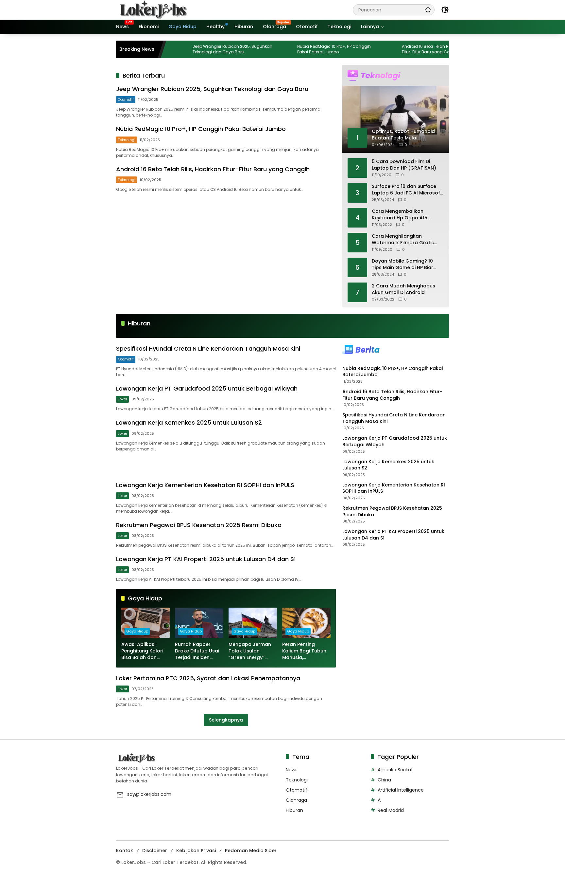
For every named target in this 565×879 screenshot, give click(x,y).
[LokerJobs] (153, 9)
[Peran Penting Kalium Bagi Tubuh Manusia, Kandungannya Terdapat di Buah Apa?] (306, 623)
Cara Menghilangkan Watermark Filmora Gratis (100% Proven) (403, 239)
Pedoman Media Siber (251, 850)
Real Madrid (391, 810)
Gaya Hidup (137, 631)
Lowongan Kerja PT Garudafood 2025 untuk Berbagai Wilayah (207, 388)
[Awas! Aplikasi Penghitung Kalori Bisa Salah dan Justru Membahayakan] (145, 623)
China (384, 780)
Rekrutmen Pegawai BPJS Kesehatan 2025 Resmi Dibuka (199, 525)
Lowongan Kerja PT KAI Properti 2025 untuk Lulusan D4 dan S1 (206, 559)
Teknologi (126, 139)
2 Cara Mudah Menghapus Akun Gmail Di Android (403, 289)
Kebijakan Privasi (196, 850)
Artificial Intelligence (401, 790)
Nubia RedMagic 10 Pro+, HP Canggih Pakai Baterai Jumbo (310, 49)
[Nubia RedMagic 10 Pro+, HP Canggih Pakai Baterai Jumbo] (264, 49)
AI (380, 800)
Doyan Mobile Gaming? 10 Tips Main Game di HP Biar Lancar (402, 264)
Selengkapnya (226, 720)
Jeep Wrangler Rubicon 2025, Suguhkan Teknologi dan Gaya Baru (208, 49)
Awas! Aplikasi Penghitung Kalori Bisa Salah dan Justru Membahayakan (142, 651)
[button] (428, 9)
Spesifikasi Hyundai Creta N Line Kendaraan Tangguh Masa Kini (208, 348)
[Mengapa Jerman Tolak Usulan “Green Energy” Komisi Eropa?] (253, 623)
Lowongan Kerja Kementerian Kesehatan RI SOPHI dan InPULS (205, 485)
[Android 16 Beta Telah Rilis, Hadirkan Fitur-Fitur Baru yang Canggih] (369, 49)
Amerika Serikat (395, 769)
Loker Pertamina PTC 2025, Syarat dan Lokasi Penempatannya (208, 678)
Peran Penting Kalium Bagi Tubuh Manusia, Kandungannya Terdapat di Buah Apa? (304, 651)
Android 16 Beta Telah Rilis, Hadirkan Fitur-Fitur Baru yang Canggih (414, 49)
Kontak (124, 850)
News (292, 769)
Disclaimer (154, 850)
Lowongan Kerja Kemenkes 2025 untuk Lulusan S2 (189, 422)
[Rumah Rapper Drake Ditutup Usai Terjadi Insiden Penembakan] (199, 623)
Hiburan (294, 810)
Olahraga (296, 800)
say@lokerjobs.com (149, 794)
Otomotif (126, 99)
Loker (122, 399)
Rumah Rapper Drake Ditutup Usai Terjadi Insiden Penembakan (197, 651)
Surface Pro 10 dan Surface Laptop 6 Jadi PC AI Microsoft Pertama (407, 189)
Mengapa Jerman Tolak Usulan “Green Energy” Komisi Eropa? (250, 651)
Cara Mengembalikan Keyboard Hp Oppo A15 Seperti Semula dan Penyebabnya (399, 214)
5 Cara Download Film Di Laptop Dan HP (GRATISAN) (404, 164)
